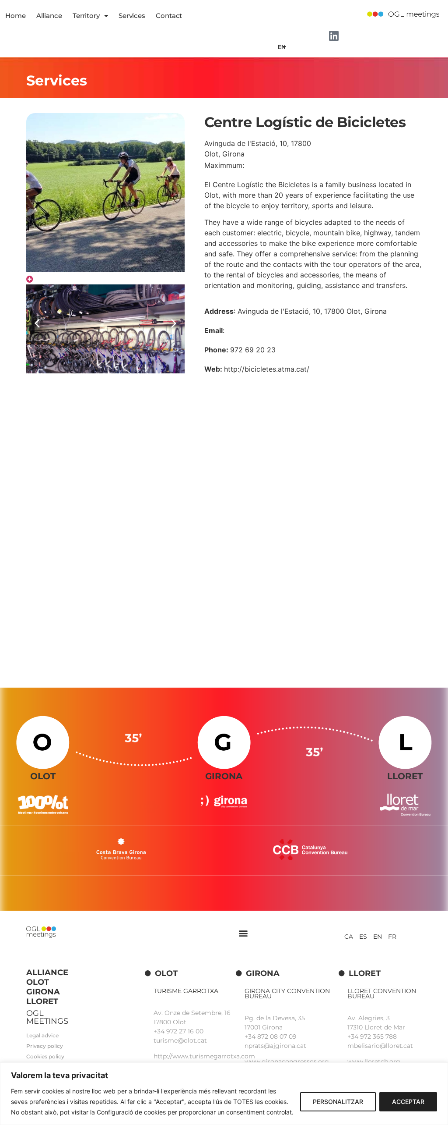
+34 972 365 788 (372, 1036)
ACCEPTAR (408, 1101)
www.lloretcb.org (373, 1061)
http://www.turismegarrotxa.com (204, 1056)
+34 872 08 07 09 (271, 1036)
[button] (174, 323)
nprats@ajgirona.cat (275, 1046)
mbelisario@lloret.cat (380, 1046)
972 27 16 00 (184, 1031)
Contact (169, 15)
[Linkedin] (333, 35)
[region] (224, 1093)
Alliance (49, 15)
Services (132, 15)
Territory (86, 15)
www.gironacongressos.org (287, 1061)
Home (15, 15)
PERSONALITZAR (338, 1101)
